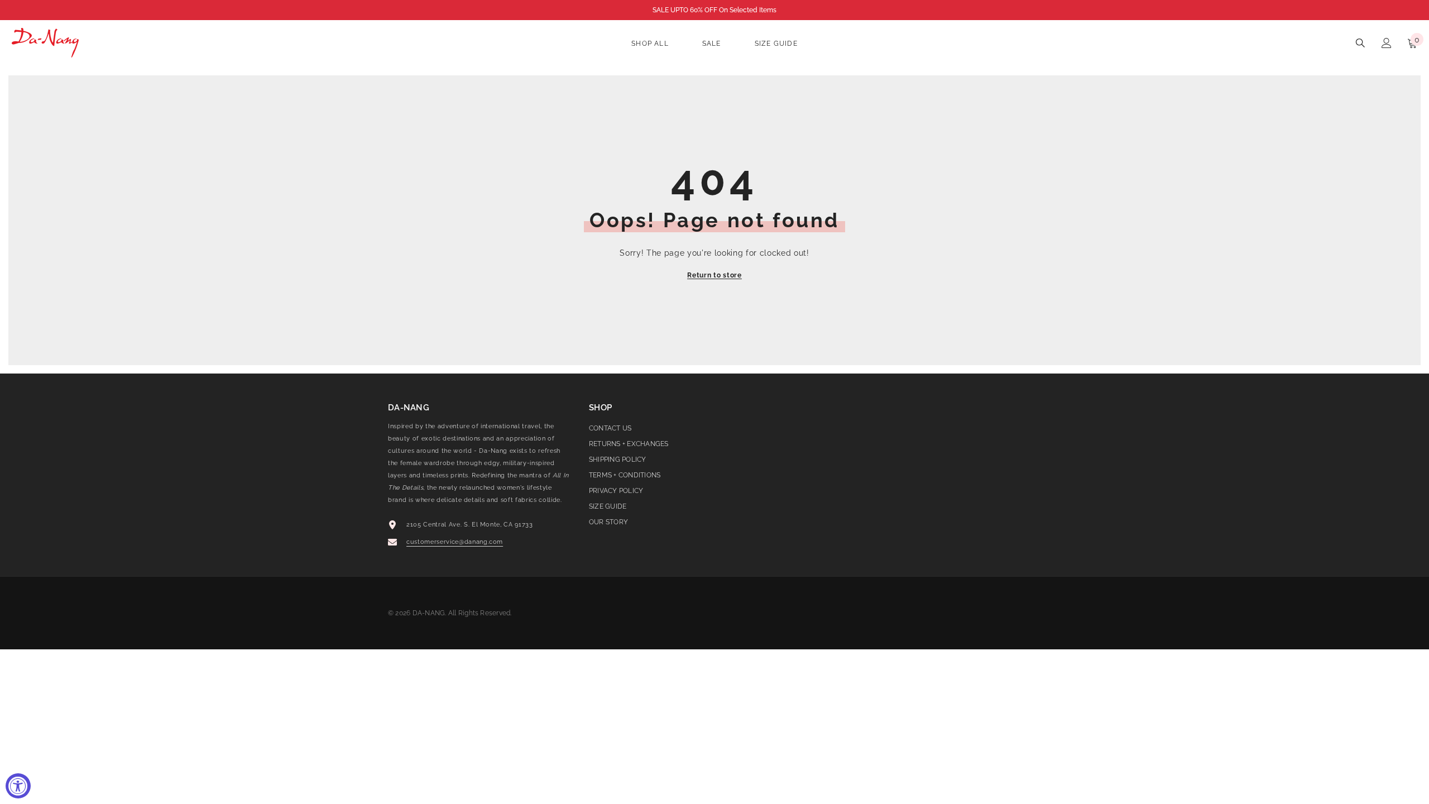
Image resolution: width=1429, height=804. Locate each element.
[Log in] (1387, 43)
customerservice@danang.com (454, 541)
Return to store (714, 275)
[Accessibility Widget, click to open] (18, 785)
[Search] (1360, 43)
